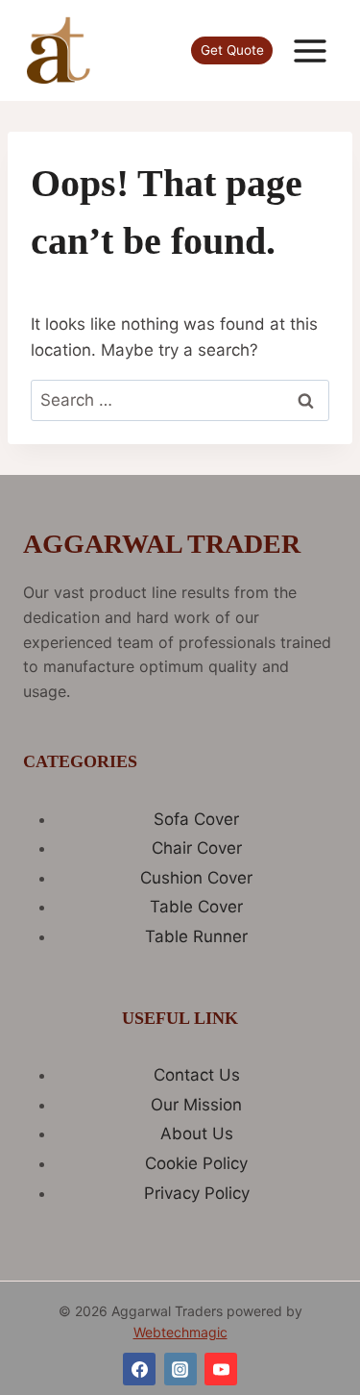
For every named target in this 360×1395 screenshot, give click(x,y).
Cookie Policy (196, 1163)
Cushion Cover (196, 877)
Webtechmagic (180, 1332)
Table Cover (196, 906)
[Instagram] (180, 1369)
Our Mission (196, 1104)
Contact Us (197, 1074)
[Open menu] (309, 50)
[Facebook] (139, 1369)
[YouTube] (220, 1369)
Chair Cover (197, 848)
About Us (196, 1133)
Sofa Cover (196, 819)
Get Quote (232, 50)
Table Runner (196, 936)
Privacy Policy (197, 1193)
